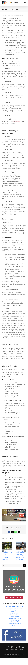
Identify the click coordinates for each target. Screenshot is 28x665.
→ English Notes (14, 611)
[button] (3, 551)
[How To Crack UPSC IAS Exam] (14, 571)
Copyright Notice (19, 654)
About (6, 649)
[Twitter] (8, 647)
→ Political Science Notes (14, 618)
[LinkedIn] (12, 647)
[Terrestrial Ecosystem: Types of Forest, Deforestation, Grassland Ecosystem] (7, 542)
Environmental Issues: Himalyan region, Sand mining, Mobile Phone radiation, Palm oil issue (20, 555)
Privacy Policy (17, 656)
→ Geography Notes (14, 615)
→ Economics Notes (14, 616)
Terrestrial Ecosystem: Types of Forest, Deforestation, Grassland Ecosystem (7, 555)
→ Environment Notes (14, 622)
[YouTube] (19, 647)
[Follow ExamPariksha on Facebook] (14, 630)
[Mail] (23, 647)
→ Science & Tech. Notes (14, 623)
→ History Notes (14, 613)
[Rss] (16, 647)
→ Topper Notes (14, 625)
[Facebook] (5, 647)
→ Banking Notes (14, 620)
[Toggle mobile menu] (25, 2)
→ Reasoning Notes (14, 610)
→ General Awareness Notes (14, 608)
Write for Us (13, 649)
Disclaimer (10, 656)
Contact (21, 649)
